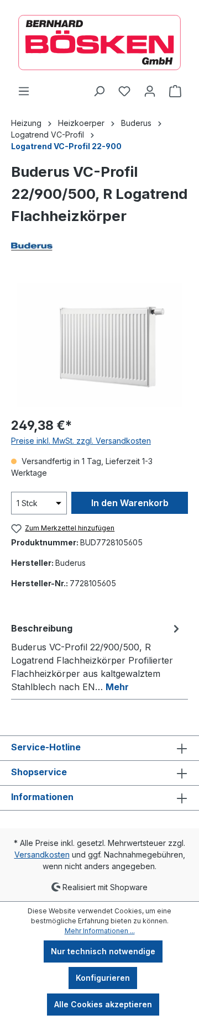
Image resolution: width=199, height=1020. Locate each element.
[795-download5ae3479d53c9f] (99, 345)
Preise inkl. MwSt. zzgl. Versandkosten (81, 440)
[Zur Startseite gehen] (99, 42)
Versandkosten (42, 854)
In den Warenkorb (130, 502)
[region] (99, 345)
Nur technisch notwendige (103, 951)
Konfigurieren (103, 977)
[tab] (96, 657)
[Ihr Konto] (150, 91)
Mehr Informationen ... (100, 931)
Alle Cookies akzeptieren (103, 1004)
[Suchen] (99, 91)
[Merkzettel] (124, 91)
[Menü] (23, 91)
